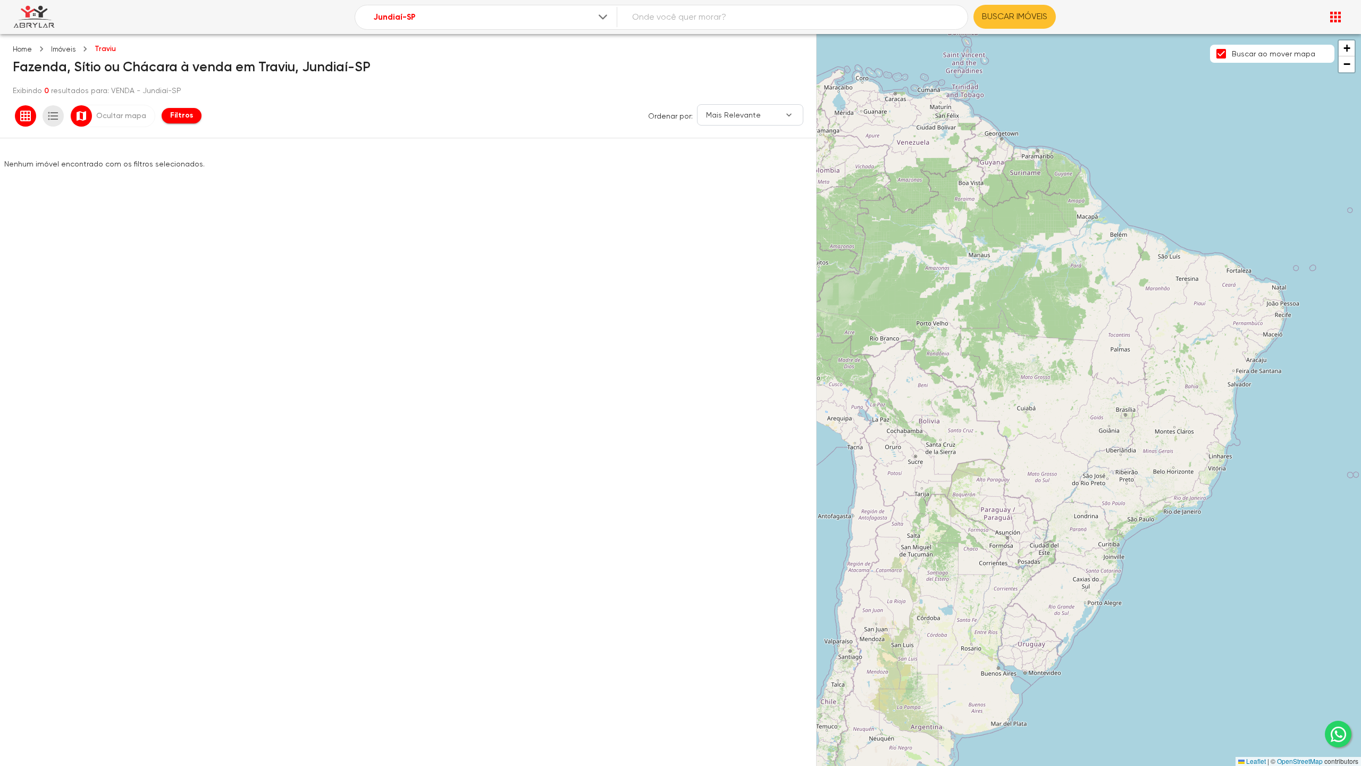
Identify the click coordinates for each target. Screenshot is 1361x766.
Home (22, 49)
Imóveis (63, 49)
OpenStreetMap (1300, 760)
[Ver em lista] (53, 116)
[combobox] (491, 17)
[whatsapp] (1338, 734)
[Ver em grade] (25, 116)
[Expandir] (602, 17)
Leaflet (1255, 760)
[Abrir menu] (1335, 17)
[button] (1347, 48)
